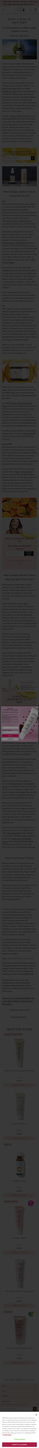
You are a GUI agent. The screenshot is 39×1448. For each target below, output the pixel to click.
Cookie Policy (7, 1435)
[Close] (36, 1414)
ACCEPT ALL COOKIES (19, 1444)
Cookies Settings (19, 1439)
